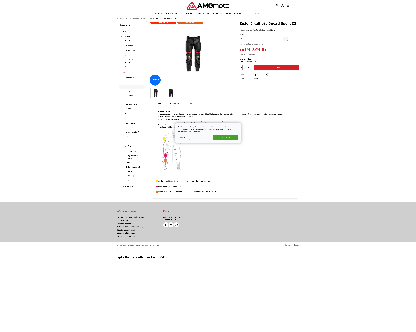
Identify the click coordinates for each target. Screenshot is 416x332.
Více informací (195, 132)
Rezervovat (276, 67)
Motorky (126, 31)
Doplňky (128, 146)
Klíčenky (129, 171)
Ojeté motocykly (129, 50)
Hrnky (128, 162)
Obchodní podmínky (125, 223)
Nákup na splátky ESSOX (126, 233)
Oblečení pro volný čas (134, 114)
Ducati (127, 41)
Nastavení (184, 137)
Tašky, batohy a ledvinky (132, 156)
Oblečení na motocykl (133, 77)
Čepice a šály (131, 151)
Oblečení (126, 72)
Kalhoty (129, 87)
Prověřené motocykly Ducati (133, 61)
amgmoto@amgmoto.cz (173, 217)
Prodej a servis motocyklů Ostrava (130, 217)
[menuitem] (158, 13)
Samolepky (130, 175)
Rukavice (129, 95)
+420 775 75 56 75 (170, 220)
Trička (128, 128)
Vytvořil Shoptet (293, 245)
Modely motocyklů (133, 167)
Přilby (128, 91)
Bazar (127, 55)
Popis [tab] (159, 103)
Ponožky (129, 141)
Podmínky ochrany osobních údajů (130, 227)
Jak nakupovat (123, 220)
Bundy (128, 82)
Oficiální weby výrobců (126, 230)
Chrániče (129, 108)
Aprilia (127, 36)
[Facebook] (165, 224)
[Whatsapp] (176, 224)
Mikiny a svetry (131, 123)
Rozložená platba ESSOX (126, 236)
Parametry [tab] (174, 103)
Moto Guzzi (129, 45)
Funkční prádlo (131, 104)
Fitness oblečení (132, 132)
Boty (127, 100)
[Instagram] (171, 224)
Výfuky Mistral (128, 186)
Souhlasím (226, 137)
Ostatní (129, 180)
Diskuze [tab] (191, 103)
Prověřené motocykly (133, 67)
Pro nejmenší (131, 136)
